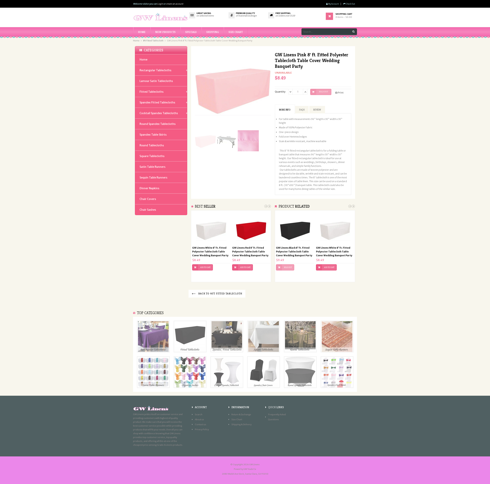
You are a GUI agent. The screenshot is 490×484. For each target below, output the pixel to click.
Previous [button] (265, 206)
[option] (211, 244)
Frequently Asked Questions (277, 417)
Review (317, 109)
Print (340, 92)
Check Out (350, 4)
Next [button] (269, 206)
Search (198, 414)
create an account (174, 3)
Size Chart (236, 419)
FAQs (302, 109)
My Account (333, 4)
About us (199, 419)
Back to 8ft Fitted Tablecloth (220, 293)
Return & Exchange (241, 414)
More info (284, 109)
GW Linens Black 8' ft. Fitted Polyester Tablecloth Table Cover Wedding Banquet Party (294, 251)
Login (160, 3)
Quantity (280, 91)
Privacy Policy (202, 429)
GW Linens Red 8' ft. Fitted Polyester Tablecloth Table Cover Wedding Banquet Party (250, 251)
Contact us (200, 424)
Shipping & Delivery (241, 424)
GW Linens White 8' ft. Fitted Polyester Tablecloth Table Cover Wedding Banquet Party (210, 251)
